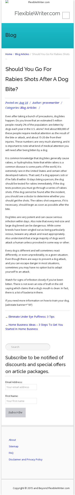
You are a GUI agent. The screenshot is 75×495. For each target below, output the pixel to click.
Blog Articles (22, 54)
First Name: (11, 396)
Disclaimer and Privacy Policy (25, 459)
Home (8, 54)
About (12, 440)
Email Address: (13, 382)
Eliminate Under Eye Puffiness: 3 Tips (31, 316)
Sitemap (13, 446)
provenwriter (51, 102)
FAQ (11, 453)
